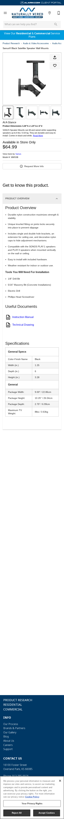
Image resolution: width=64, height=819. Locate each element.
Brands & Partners (14, 728)
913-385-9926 (20, 776)
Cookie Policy (32, 797)
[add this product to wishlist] (55, 65)
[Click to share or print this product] (55, 57)
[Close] (60, 780)
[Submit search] (55, 24)
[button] (5, 13)
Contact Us (12, 758)
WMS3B (14, 157)
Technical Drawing (23, 324)
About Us (8, 740)
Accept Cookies (47, 813)
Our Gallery (9, 732)
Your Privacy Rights (32, 803)
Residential (23, 33)
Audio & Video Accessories (36, 43)
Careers (8, 745)
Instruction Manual (23, 317)
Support (8, 749)
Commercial (42, 33)
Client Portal (51, 2)
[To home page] (27, 12)
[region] (32, 797)
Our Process (10, 724)
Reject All (17, 813)
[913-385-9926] (59, 13)
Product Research (11, 43)
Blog (6, 736)
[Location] (49, 13)
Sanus (18, 154)
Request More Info (34, 166)
